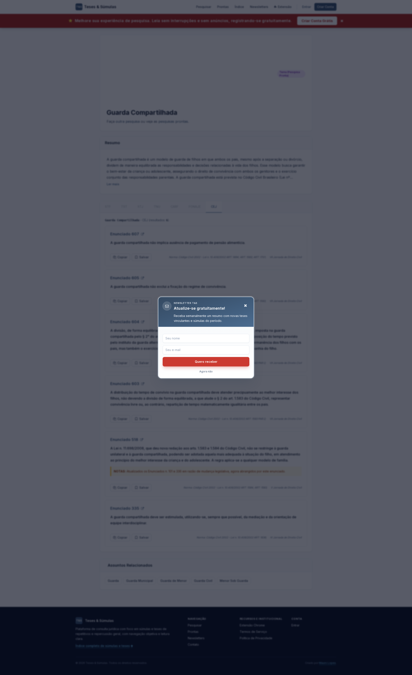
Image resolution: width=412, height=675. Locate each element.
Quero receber (206, 361)
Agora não (206, 371)
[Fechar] (245, 305)
